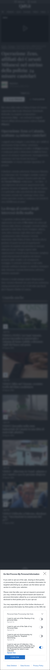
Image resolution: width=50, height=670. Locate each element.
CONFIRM (15, 657)
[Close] (45, 574)
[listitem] (25, 614)
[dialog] (25, 620)
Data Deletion (12, 665)
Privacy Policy (38, 665)
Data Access (25, 665)
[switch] (41, 619)
